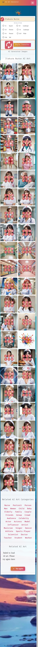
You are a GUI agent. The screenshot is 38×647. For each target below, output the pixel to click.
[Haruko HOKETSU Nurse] (26, 429)
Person (28, 505)
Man (5, 508)
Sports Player (23, 531)
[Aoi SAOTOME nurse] (8, 232)
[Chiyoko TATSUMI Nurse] (8, 304)
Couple (28, 512)
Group (19, 515)
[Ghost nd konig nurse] (26, 393)
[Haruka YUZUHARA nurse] (8, 429)
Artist (24, 525)
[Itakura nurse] (26, 71)
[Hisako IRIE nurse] (26, 464)
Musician (8, 528)
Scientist (13, 534)
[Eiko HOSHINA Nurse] (8, 357)
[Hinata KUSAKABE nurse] (8, 464)
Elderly (8, 512)
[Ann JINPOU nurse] (26, 196)
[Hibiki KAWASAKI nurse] (26, 446)
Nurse (7, 505)
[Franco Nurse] (26, 375)
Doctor (24, 534)
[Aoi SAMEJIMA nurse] (26, 214)
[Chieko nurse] (26, 286)
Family (18, 512)
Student (18, 538)
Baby (29, 508)
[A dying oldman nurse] (26, 179)
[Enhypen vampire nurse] (26, 357)
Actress (18, 521)
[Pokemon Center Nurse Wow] (8, 143)
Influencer (13, 525)
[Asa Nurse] (26, 232)
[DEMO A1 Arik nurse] (8, 339)
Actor (8, 521)
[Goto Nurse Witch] (8, 411)
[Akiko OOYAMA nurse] (8, 196)
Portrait (17, 505)
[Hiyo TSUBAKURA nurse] (8, 482)
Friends (9, 515)
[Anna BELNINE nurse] (8, 214)
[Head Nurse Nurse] (8, 446)
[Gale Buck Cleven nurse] (8, 393)
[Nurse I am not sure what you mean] (26, 107)
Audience (11, 518)
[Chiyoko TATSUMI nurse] (26, 304)
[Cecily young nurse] (8, 286)
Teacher (8, 538)
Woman (13, 508)
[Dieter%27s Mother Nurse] (26, 339)
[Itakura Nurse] (8, 71)
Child (21, 508)
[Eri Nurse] (8, 375)
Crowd (27, 515)
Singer (19, 528)
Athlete (9, 531)
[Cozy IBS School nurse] (26, 321)
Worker (28, 538)
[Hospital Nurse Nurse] (26, 482)
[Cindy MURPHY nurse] (8, 321)
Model (27, 521)
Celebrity (24, 518)
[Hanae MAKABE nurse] (26, 411)
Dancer (28, 528)
